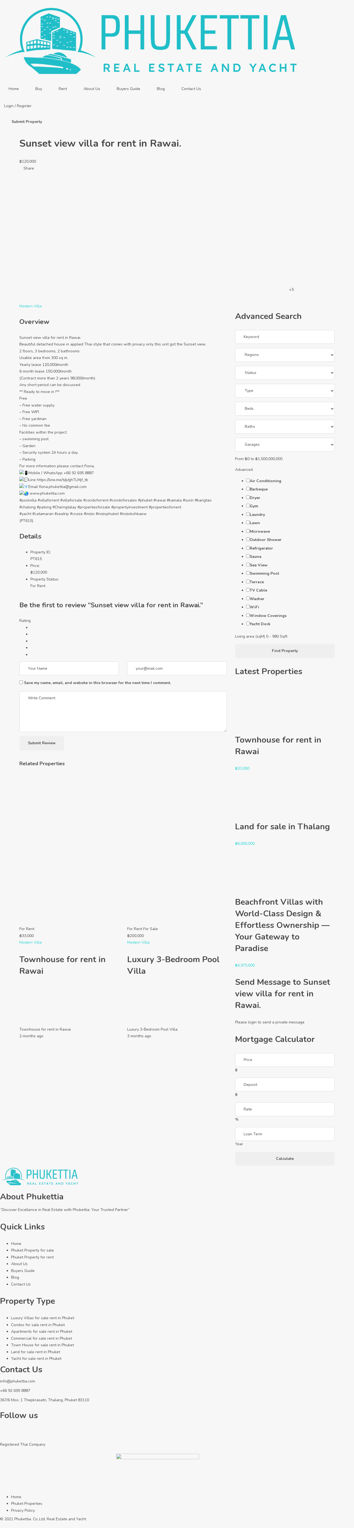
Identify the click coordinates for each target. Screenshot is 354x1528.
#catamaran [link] (42, 513)
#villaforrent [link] (48, 500)
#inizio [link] (89, 513)
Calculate (285, 1158)
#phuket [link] (145, 500)
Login (9, 106)
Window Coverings (268, 615)
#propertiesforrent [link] (165, 507)
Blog (161, 88)
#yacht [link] (25, 513)
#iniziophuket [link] (107, 513)
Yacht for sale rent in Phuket (36, 1358)
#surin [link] (188, 500)
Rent (63, 88)
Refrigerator (261, 548)
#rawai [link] (159, 500)
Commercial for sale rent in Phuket (41, 1338)
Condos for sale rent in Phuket (38, 1325)
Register (24, 106)
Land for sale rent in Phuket (35, 1352)
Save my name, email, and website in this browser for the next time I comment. (97, 682)
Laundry (257, 514)
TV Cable (258, 590)
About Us (92, 88)
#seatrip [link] (61, 513)
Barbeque (259, 489)
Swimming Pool (264, 573)
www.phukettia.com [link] (47, 493)
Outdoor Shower (266, 539)
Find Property (285, 650)
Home (14, 88)
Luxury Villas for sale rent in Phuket (42, 1318)
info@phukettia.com (17, 1381)
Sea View (258, 565)
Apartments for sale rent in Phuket (41, 1331)
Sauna (255, 556)
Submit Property (27, 121)
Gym (254, 506)
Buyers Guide (128, 88)
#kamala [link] (174, 500)
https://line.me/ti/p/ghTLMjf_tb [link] (62, 479)
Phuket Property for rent (32, 1257)
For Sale (150, 928)
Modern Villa (30, 306)
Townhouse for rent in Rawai (45, 1029)
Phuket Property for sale (32, 1250)
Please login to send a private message (269, 1022)
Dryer (255, 497)
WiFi (254, 607)
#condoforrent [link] (95, 500)
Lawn (255, 523)
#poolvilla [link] (28, 500)
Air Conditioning (265, 481)
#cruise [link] (76, 513)
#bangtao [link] (203, 500)
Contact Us (191, 88)
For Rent (37, 585)
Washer (257, 598)
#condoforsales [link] (123, 500)
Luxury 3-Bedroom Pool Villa (152, 1029)
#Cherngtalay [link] (64, 507)
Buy (38, 88)
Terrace (257, 582)
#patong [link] (44, 507)
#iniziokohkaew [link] (133, 513)
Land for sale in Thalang (282, 826)
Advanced (244, 469)
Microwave (260, 531)
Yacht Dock (260, 624)
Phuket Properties (26, 1503)
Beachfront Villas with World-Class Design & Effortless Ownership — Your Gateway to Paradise (282, 925)
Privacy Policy (23, 1510)
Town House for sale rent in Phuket (42, 1345)
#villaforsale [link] (71, 500)
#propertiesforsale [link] (93, 507)
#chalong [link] (27, 507)
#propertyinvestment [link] (129, 507)
